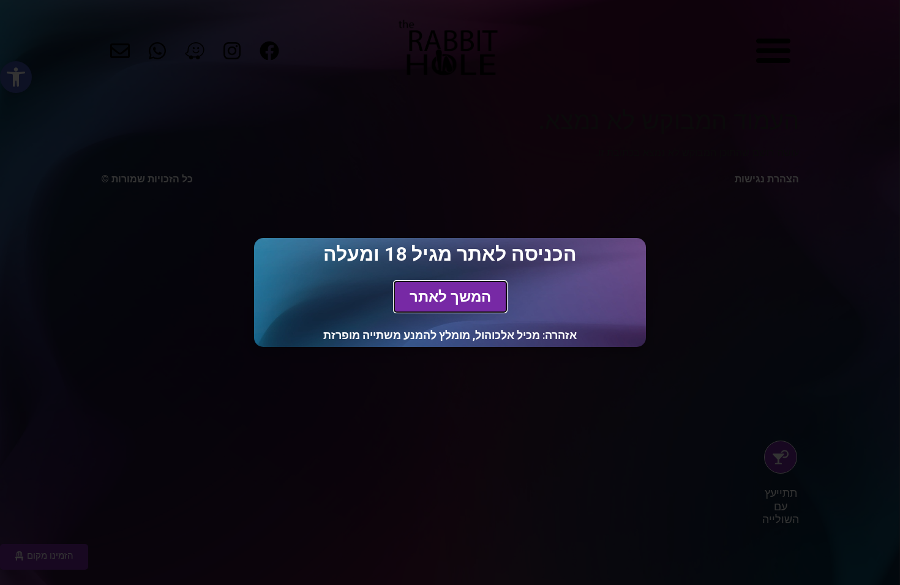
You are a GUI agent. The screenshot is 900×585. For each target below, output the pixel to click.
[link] (450, 296)
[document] (450, 292)
